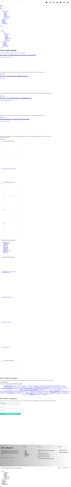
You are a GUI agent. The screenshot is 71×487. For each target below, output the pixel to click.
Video (5, 17)
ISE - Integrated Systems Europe (8, 391)
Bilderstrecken (7, 40)
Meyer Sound (11, 393)
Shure (40, 394)
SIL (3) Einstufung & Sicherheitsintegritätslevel (46, 458)
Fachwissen (4, 20)
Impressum (59, 467)
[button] (0, 469)
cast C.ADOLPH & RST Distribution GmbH (54, 385)
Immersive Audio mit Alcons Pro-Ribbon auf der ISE (14, 76)
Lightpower (33, 391)
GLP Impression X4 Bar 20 (10, 390)
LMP (47, 391)
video (46, 394)
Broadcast (5, 13)
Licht (5, 12)
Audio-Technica (23, 385)
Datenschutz (64, 467)
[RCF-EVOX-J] (11, 209)
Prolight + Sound (30, 393)
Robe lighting (66, 393)
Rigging (5, 14)
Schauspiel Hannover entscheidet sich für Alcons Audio (14, 119)
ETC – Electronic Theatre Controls (30, 388)
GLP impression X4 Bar (66, 388)
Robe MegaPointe (25, 394)
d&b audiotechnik (39, 387)
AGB (68, 467)
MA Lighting (67, 391)
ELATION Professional (8, 388)
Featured (45, 388)
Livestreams (4, 19)
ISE (63, 390)
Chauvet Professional (9, 387)
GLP (60, 388)
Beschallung (6, 11)
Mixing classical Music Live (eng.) (44, 456)
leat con (27, 391)
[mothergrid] (35, 29)
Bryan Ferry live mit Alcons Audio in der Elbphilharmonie (15, 98)
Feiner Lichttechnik (53, 388)
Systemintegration (7, 16)
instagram (58, 390)
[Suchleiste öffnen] (1, 5)
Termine (3, 21)
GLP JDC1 (16, 390)
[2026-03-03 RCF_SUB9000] (11, 235)
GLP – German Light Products (31, 390)
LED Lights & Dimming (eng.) (43, 453)
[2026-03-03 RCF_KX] (11, 222)
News (3, 10)
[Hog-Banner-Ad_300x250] (9, 373)
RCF (38, 393)
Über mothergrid (5, 23)
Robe (53, 393)
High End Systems (50, 390)
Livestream (41, 391)
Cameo (43, 385)
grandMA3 (45, 390)
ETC (17, 388)
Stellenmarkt (4, 22)
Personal (5, 15)
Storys (4, 41)
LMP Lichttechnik (56, 391)
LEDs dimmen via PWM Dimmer (43, 454)
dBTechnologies (48, 387)
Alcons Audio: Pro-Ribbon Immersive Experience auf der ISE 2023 (18, 55)
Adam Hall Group (9, 385)
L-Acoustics (21, 391)
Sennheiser (33, 394)
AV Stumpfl (30, 385)
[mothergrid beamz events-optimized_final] (9, 154)
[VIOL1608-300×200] (9, 195)
